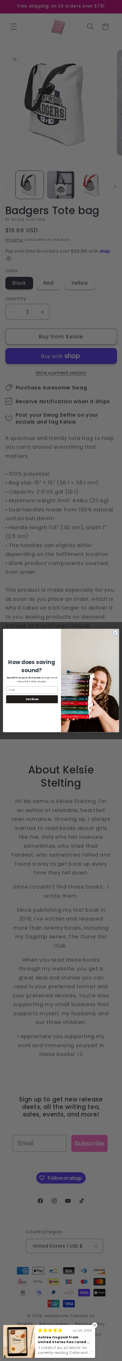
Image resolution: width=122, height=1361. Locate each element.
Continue (32, 699)
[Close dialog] (115, 632)
